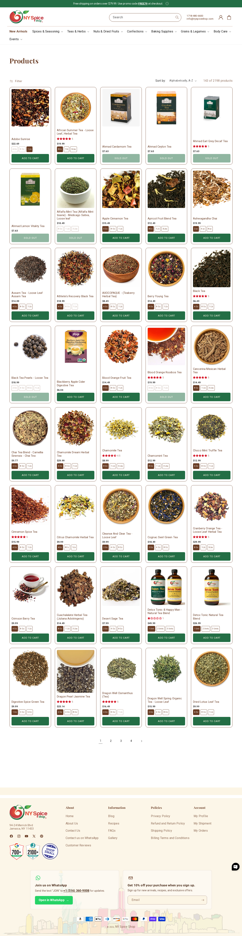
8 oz (210, 229)
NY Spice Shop (125, 926)
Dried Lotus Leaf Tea (206, 702)
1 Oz (15, 712)
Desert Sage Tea (112, 618)
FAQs (112, 830)
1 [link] (100, 741)
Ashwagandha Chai (205, 218)
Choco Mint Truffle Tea (207, 450)
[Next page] (141, 741)
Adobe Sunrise (21, 139)
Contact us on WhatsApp (82, 838)
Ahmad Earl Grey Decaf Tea (210, 141)
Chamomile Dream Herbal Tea (73, 454)
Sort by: (160, 80)
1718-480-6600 (195, 15)
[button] (47, 31)
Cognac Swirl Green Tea (163, 537)
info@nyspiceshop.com (200, 18)
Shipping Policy (161, 830)
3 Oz (22, 712)
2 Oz (105, 547)
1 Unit (151, 629)
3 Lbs (211, 388)
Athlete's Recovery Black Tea (75, 296)
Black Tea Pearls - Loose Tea (30, 377)
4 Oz (105, 229)
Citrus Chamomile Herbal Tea (75, 537)
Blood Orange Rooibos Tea (165, 372)
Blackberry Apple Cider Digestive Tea (71, 383)
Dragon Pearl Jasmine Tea (73, 696)
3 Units (170, 629)
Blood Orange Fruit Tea (116, 377)
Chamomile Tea (112, 450)
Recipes (113, 823)
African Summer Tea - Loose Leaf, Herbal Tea (75, 132)
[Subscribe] (203, 900)
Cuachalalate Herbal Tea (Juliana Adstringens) (72, 616)
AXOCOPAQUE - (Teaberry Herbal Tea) (118, 295)
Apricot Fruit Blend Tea (162, 218)
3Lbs (73, 149)
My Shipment (202, 823)
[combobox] (145, 17)
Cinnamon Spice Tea (24, 531)
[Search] (177, 17)
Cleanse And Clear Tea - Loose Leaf (117, 535)
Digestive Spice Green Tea (28, 702)
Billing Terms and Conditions (170, 838)
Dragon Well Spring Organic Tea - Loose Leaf (165, 700)
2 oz (196, 229)
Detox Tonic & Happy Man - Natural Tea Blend (165, 611)
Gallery (112, 838)
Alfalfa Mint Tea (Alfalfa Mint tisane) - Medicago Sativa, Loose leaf (75, 215)
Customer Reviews (78, 845)
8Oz (60, 149)
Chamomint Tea (158, 455)
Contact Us (73, 830)
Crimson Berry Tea (23, 618)
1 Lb (29, 149)
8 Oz (113, 229)
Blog (111, 816)
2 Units (160, 629)
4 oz (203, 229)
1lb (66, 149)
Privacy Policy (160, 816)
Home (70, 816)
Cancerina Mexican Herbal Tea (209, 370)
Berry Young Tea (158, 296)
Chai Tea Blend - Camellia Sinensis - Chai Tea (27, 454)
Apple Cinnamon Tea (115, 218)
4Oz (60, 547)
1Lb (157, 229)
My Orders (201, 830)
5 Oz (30, 712)
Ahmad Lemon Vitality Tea (28, 226)
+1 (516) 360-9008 (76, 890)
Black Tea (199, 291)
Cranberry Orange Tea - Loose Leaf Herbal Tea (207, 530)
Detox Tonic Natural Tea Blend (208, 616)
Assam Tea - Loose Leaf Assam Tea (27, 295)
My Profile (201, 816)
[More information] (167, 3)
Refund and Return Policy (168, 823)
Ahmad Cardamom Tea (117, 146)
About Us (72, 823)
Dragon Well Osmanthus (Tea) (117, 695)
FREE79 (143, 3)
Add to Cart (30, 158)
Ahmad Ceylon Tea (159, 146)
